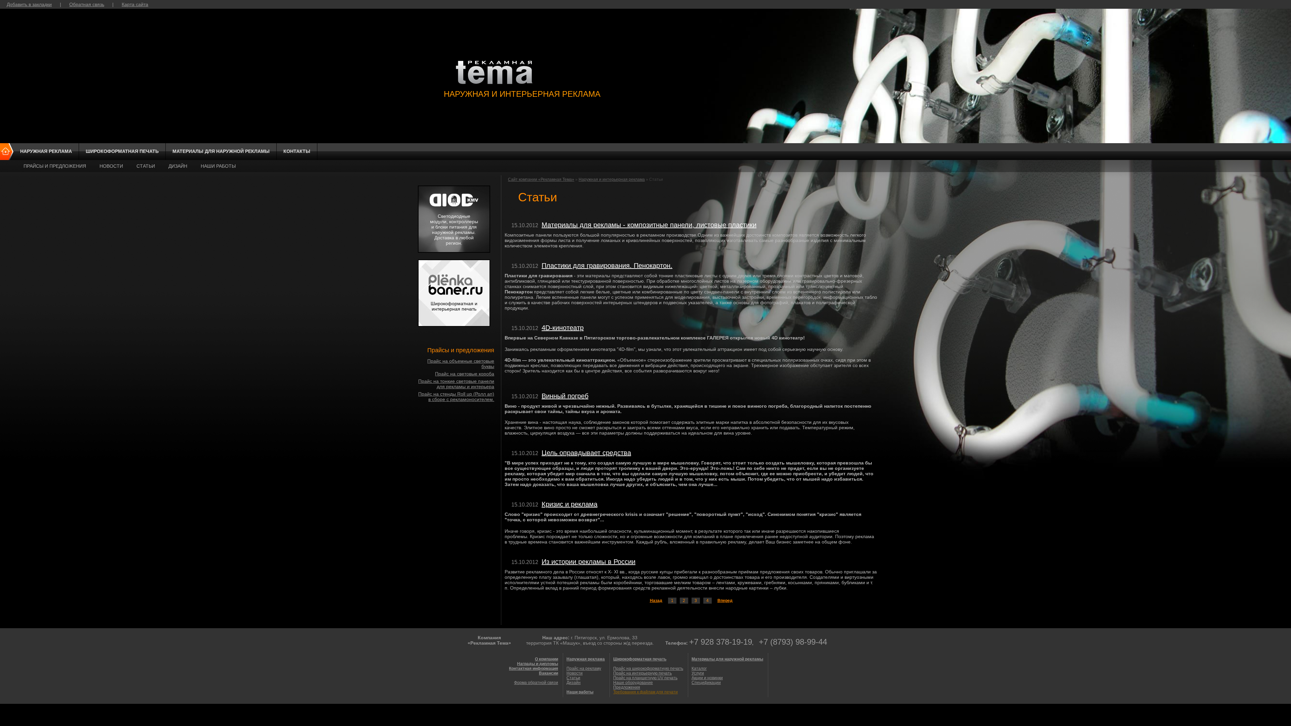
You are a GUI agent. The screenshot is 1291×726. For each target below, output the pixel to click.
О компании (546, 659)
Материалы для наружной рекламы (221, 151)
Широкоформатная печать (122, 151)
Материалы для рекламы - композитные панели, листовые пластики (649, 225)
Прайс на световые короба (464, 373)
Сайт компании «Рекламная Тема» (541, 179)
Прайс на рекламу (583, 668)
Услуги (698, 673)
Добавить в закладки (29, 4)
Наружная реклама (46, 151)
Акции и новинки (707, 678)
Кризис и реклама (569, 504)
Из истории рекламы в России (588, 561)
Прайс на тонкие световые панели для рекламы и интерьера (456, 383)
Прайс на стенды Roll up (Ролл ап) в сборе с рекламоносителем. (456, 396)
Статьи (145, 166)
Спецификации (706, 682)
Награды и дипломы (537, 663)
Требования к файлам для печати (645, 692)
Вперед (725, 600)
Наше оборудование (633, 682)
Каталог (699, 668)
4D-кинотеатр (563, 327)
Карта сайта (135, 4)
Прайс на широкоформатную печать (648, 668)
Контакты (296, 151)
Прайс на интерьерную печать (642, 673)
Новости (111, 166)
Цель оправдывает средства (586, 452)
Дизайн (177, 166)
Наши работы (218, 166)
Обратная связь (86, 4)
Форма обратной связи (536, 682)
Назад (656, 600)
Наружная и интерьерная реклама (612, 179)
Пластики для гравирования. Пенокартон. (607, 265)
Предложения (626, 687)
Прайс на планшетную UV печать (645, 678)
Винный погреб (565, 396)
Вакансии (548, 673)
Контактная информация (533, 668)
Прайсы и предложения (55, 166)
